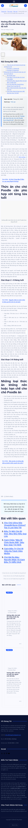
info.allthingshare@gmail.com (13, 735)
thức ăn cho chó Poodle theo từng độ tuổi (14, 578)
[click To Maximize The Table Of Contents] (3, 54)
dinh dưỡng (22, 157)
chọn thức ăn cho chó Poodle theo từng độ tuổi (14, 573)
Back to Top (14, 825)
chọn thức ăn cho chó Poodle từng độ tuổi (14, 575)
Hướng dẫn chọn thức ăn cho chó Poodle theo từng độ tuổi (13, 118)
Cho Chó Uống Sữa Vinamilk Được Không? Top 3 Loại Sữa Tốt (15, 525)
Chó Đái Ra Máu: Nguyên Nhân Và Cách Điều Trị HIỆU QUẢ (14, 559)
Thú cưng (9, 11)
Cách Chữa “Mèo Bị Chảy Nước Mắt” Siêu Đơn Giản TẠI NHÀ (14, 542)
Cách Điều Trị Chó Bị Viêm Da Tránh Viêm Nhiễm (13, 551)
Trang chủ (3, 11)
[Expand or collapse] (2, 58)
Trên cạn (15, 11)
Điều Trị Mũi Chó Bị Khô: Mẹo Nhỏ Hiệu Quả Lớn (15, 533)
